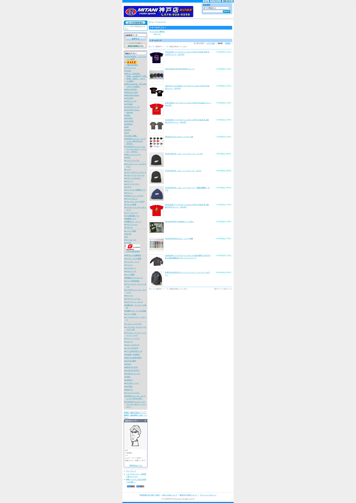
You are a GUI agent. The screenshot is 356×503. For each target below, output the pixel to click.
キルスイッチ (131, 271)
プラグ (128, 187)
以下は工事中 (131, 361)
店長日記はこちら (136, 465)
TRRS (128, 115)
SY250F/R (129, 121)
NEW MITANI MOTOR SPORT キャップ (179, 69)
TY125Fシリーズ (132, 383)
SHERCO (129, 124)
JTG (127, 133)
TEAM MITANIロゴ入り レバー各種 (179, 239)
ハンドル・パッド (132, 262)
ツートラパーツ (132, 213)
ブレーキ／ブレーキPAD (135, 202)
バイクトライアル (132, 160)
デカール (129, 227)
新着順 (227, 43)
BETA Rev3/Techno (132, 95)
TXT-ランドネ (131, 101)
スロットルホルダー (133, 178)
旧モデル (129, 390)
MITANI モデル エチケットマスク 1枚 (179, 137)
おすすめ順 (211, 43)
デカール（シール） (133, 299)
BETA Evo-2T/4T (132, 92)
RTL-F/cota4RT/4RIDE (134, 358)
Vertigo (128, 71)
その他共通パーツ (132, 216)
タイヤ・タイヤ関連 (133, 259)
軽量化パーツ (131, 219)
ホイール (129, 296)
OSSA (128, 130)
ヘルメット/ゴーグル (134, 324)
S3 (127, 237)
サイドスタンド (132, 199)
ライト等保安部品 (132, 281)
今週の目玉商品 (132, 65)
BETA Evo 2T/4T (132, 367)
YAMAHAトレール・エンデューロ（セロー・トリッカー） (136, 404)
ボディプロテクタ (132, 345)
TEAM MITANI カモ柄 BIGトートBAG (179, 222)
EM (127, 127)
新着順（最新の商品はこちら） (135, 413)
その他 (128, 243)
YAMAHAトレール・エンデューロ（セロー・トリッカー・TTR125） (136, 149)
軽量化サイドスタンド (134, 278)
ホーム (151, 22)
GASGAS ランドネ (133, 374)
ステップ (129, 181)
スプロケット (131, 268)
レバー (128, 169)
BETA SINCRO (131, 90)
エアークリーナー (132, 184)
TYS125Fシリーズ (132, 107)
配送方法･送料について (188, 495)
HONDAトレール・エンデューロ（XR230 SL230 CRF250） (136, 141)
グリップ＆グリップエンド (136, 172)
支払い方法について (169, 495)
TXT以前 (129, 104)
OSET (128, 157)
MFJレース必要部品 (133, 255)
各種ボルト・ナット (133, 222)
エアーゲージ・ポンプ (134, 302)
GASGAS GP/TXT (132, 370)
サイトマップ (131, 471)
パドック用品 (131, 231)
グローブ (129, 342)
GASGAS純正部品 (133, 251)
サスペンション (132, 225)
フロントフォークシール (135, 175)
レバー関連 (130, 275)
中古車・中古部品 (132, 354)
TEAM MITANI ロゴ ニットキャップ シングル (184, 154)
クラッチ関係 (131, 204)
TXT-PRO (129, 98)
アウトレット (131, 68)
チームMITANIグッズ (134, 351)
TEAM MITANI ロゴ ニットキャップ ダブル (183, 171)
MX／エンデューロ (133, 155)
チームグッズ (131, 240)
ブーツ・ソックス (132, 339)
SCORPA (129, 118)
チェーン (129, 193)
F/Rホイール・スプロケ (135, 196)
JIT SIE (128, 234)
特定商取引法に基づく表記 (150, 495)
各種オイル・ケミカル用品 (136, 311)
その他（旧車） (132, 136)
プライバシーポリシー (208, 495)
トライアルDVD (132, 348)
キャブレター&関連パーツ (136, 190)
